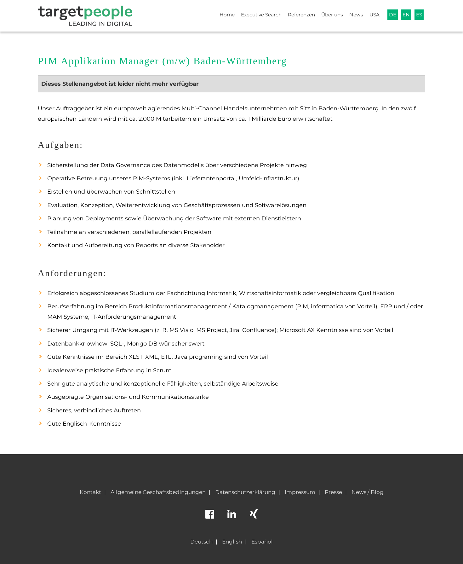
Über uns (332, 15)
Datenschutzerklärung (245, 492)
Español (262, 541)
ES (419, 15)
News (356, 15)
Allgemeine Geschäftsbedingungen (158, 492)
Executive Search (261, 15)
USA (374, 15)
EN (406, 15)
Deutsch (201, 541)
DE (392, 15)
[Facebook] (209, 517)
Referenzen (301, 15)
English (232, 541)
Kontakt (90, 492)
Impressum (300, 492)
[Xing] (253, 517)
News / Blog (368, 492)
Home (227, 15)
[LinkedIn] (231, 517)
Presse (333, 492)
